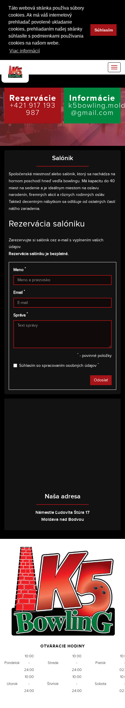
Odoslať (101, 380)
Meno (19, 269)
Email (19, 292)
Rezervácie (32, 104)
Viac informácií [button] (24, 50)
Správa (20, 314)
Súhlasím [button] (103, 30)
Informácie (94, 104)
